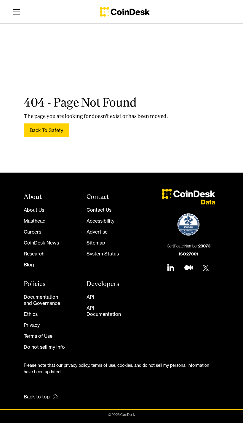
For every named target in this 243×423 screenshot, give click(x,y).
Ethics (31, 314)
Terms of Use (38, 336)
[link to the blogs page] (188, 268)
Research (34, 254)
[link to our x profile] (206, 268)
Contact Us (99, 210)
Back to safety (46, 130)
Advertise (97, 232)
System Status (103, 254)
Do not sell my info (44, 347)
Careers (32, 232)
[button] (15, 12)
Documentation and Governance (42, 300)
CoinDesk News (41, 243)
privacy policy (76, 365)
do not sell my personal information (176, 365)
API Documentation (104, 311)
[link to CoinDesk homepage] (124, 11)
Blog (29, 265)
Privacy (32, 325)
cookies (124, 365)
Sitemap (96, 243)
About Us (34, 210)
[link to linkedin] (171, 268)
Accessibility (100, 221)
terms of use (103, 365)
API (90, 297)
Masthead (35, 221)
